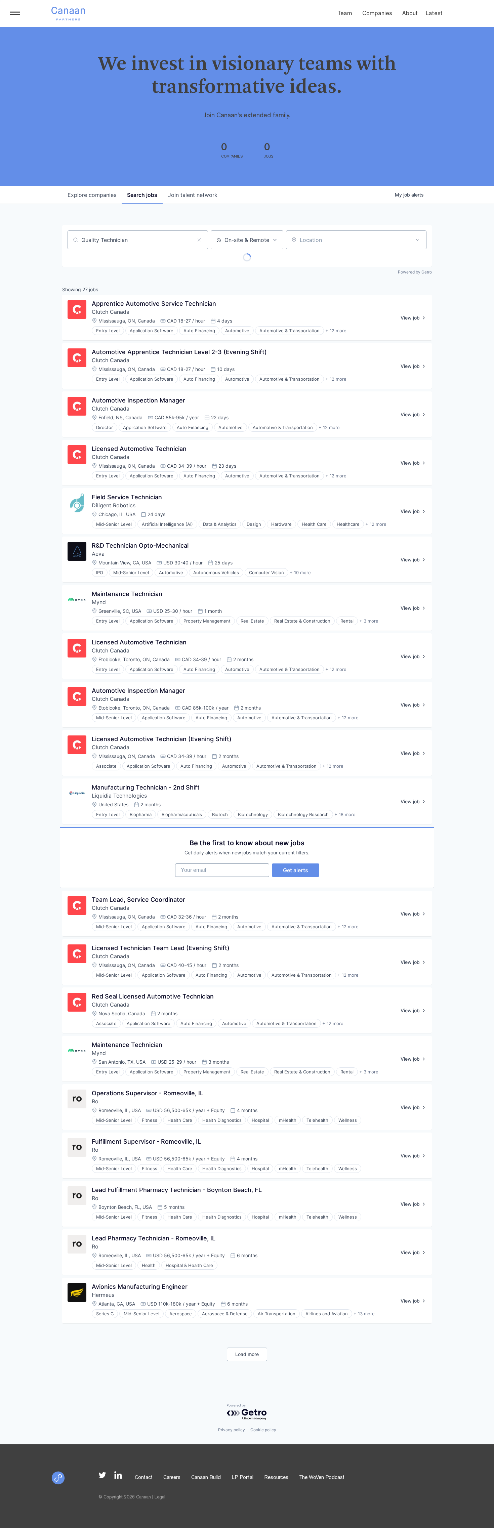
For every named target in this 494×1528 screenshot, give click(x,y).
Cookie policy (263, 1429)
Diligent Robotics (113, 505)
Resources (276, 1478)
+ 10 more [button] (300, 572)
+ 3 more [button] (368, 621)
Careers (171, 1478)
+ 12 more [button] (335, 330)
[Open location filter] (417, 239)
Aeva (98, 553)
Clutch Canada (110, 311)
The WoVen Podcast (321, 1478)
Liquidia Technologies (119, 795)
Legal (160, 1497)
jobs (142, 195)
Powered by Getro (415, 271)
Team (344, 14)
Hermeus (103, 1294)
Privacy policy (231, 1429)
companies (92, 195)
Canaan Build (206, 1478)
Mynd (99, 602)
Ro (95, 1101)
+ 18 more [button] (345, 814)
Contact (144, 1478)
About (410, 14)
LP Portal (242, 1478)
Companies (377, 14)
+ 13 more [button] (364, 1313)
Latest (434, 14)
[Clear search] (199, 239)
